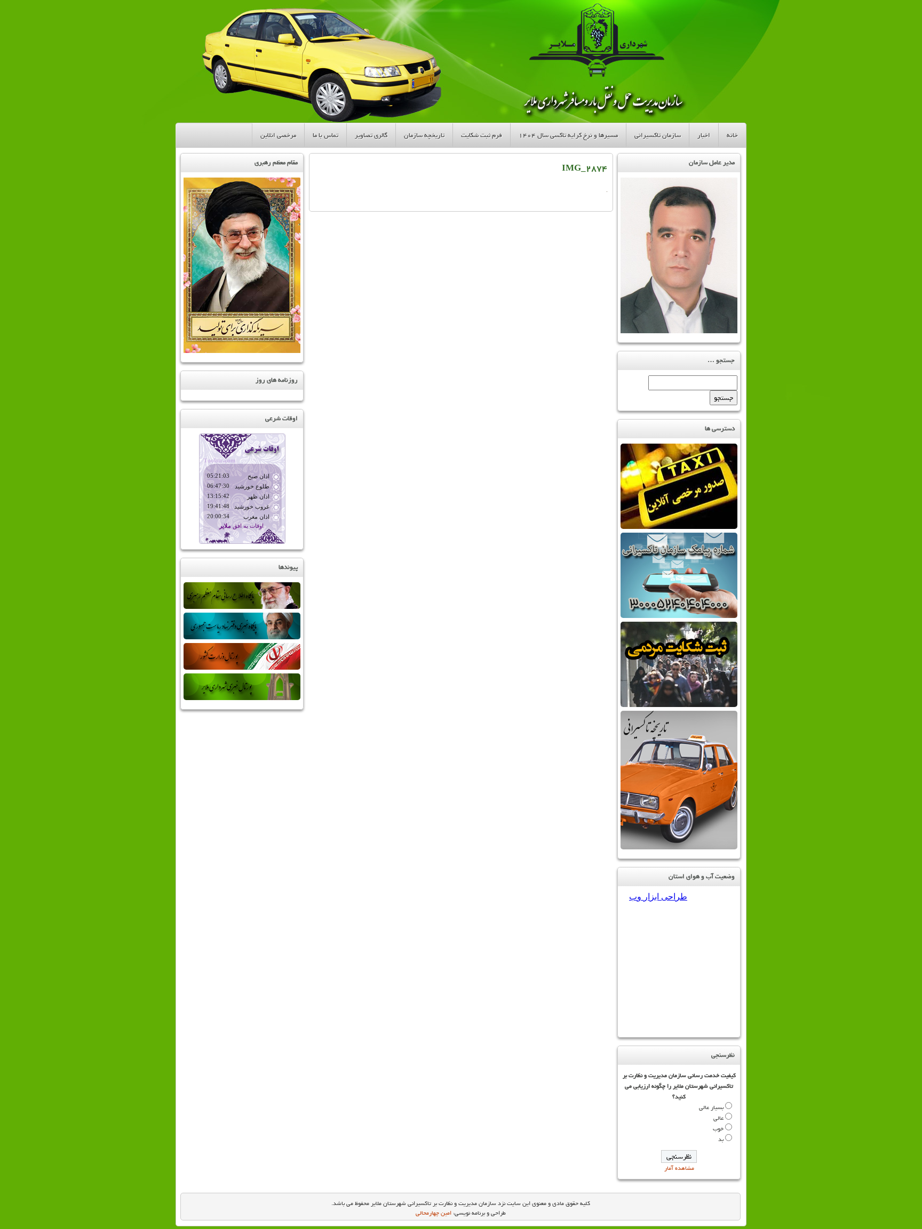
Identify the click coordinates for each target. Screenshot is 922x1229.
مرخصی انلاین (278, 135)
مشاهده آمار (679, 1168)
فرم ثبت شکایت (481, 135)
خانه (732, 135)
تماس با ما (325, 135)
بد (721, 1139)
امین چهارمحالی (433, 1213)
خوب (718, 1129)
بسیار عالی (711, 1107)
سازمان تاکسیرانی (657, 135)
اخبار (703, 135)
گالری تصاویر (371, 135)
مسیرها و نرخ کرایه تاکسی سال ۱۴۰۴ (568, 135)
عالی (718, 1118)
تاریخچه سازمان (424, 135)
